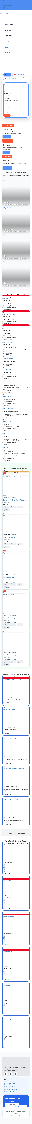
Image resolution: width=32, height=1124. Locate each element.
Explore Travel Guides (10, 1091)
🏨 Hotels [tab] (7, 74)
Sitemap (16, 1113)
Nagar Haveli (8, 229)
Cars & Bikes (9, 24)
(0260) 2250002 (7, 5)
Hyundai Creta (8, 898)
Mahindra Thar (8, 969)
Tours (7, 41)
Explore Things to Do (9, 1086)
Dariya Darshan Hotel (9, 385)
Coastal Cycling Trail (10, 729)
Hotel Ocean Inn (7, 451)
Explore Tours (7, 1088)
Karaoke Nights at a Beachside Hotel (15, 759)
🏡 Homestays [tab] (19, 79)
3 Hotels (15, 258)
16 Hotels (16, 204)
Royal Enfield (7, 1037)
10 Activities (7, 231)
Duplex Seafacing (9, 618)
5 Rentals (21, 204)
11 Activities (7, 204)
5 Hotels (16, 231)
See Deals (7, 137)
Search (7, 116)
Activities (8, 36)
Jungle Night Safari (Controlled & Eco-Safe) (15, 790)
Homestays (8, 30)
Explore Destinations (9, 1083)
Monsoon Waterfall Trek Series (13, 820)
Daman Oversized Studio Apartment (15, 500)
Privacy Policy (10, 1111)
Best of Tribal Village (10, 655)
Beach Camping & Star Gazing (13, 700)
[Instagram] (16, 1074)
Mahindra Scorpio (9, 933)
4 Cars (11, 258)
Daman (6, 202)
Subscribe (16, 1106)
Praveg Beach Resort (9, 347)
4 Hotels (16, 285)
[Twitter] (11, 1074)
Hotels (7, 19)
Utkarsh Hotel (6, 303)
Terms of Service (21, 1111)
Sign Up (5, 9)
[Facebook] (6, 1074)
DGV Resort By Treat (9, 319)
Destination (7, 86)
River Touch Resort (8, 361)
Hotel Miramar (7, 424)
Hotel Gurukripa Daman (10, 412)
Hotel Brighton (7, 437)
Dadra (6, 283)
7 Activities (7, 258)
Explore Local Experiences (11, 1089)
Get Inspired (7, 168)
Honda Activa (7, 862)
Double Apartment (9, 577)
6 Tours (25, 204)
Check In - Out (8, 93)
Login (4, 7)
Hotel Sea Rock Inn (8, 399)
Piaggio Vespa (8, 1003)
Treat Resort (6, 333)
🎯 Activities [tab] (8, 79)
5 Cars (12, 204)
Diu (5, 256)
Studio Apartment (9, 537)
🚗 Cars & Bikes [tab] (18, 74)
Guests (6, 106)
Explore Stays (7, 1085)
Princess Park (6, 372)
